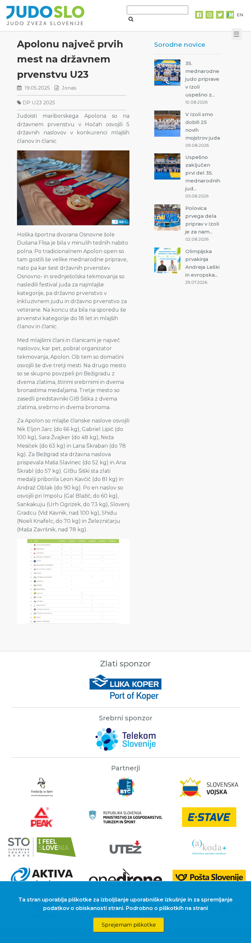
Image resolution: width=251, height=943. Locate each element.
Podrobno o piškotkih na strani (167, 908)
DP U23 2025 (39, 102)
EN (240, 14)
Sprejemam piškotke (129, 925)
